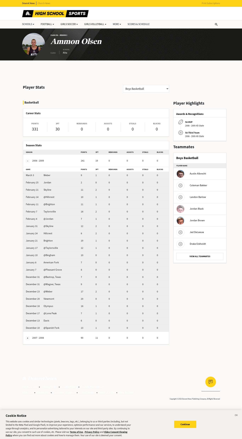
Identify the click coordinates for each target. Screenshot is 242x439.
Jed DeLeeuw (197, 232)
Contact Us (43, 392)
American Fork (42, 262)
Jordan (38, 182)
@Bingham (40, 255)
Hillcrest (39, 233)
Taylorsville (41, 211)
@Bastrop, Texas (43, 277)
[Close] (236, 416)
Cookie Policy (69, 387)
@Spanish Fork (42, 328)
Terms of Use (30, 387)
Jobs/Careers (87, 392)
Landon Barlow (198, 197)
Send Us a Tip (107, 392)
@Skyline (39, 226)
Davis (37, 320)
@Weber (39, 291)
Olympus (39, 306)
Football (46, 24)
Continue (185, 424)
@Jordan (39, 219)
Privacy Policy (49, 387)
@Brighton (40, 204)
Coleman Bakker (198, 185)
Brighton (39, 240)
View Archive (126, 392)
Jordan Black (197, 208)
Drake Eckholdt (198, 244)
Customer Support (64, 392)
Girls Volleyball (94, 24)
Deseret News (28, 3)
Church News (44, 3)
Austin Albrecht (198, 173)
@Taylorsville (42, 248)
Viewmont (40, 299)
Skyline (38, 189)
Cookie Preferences (92, 387)
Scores (139, 24)
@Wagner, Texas (43, 284)
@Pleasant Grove (44, 269)
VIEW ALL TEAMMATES (200, 256)
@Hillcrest (40, 197)
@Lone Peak (41, 313)
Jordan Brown (197, 220)
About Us (27, 392)
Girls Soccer (68, 24)
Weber (38, 175)
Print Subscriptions (211, 3)
